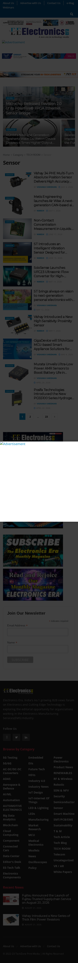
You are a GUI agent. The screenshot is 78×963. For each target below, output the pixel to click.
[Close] (74, 445)
